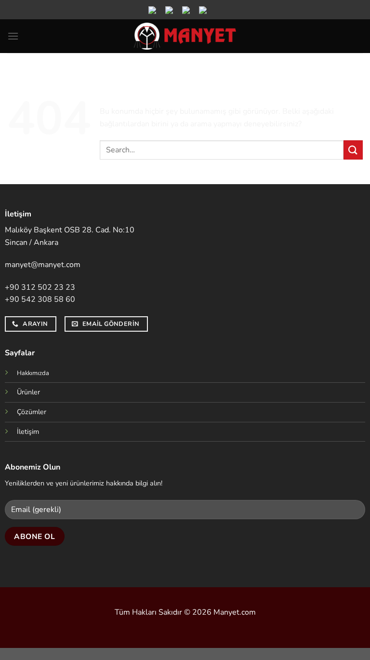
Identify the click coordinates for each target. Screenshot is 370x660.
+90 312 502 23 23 (40, 287)
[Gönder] (353, 149)
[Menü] (13, 36)
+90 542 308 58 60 (40, 299)
